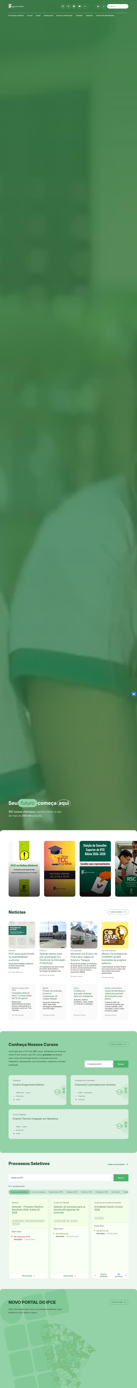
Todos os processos (117, 1164)
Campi (38, 15)
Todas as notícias (118, 911)
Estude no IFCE (86, 1192)
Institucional (48, 15)
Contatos (79, 15)
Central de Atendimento (105, 15)
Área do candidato (101, 1275)
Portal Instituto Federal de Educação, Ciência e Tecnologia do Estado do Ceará (18, 6)
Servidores (115, 1192)
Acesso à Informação (64, 15)
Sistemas (89, 15)
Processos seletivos (16, 15)
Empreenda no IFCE (56, 1192)
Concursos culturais (38, 1192)
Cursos (30, 15)
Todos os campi (118, 1302)
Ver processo (28, 1276)
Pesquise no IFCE (102, 1192)
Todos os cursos (118, 1044)
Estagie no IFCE (72, 1192)
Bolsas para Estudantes (19, 1192)
